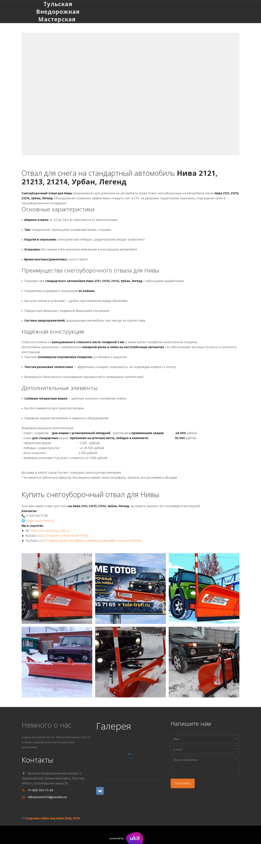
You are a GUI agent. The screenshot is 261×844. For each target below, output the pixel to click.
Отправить (182, 783)
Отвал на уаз (153, 11)
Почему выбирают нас (211, 11)
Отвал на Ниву (178, 11)
